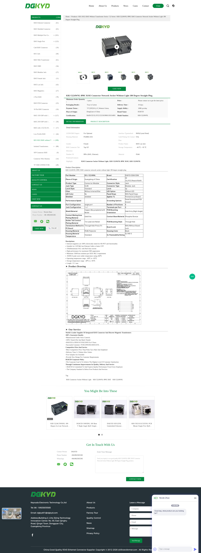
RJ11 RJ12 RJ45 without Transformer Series (46, 140)
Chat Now (36, 199)
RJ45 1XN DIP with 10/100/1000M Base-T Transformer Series (46, 115)
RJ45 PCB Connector (46, 103)
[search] (167, 6)
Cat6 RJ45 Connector (46, 47)
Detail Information (75, 121)
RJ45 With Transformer (46, 60)
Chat (158, 6)
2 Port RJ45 (46, 97)
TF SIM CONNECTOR (46, 165)
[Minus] (195, 498)
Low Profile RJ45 (46, 134)
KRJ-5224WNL (118, 380)
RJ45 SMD (46, 66)
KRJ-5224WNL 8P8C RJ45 (102, 380)
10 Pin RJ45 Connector (46, 109)
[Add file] (155, 549)
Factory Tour (38, 175)
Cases (135, 6)
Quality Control (39, 180)
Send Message (136, 540)
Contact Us (37, 185)
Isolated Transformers (46, 146)
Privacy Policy (93, 533)
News (125, 6)
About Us (103, 6)
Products (115, 6)
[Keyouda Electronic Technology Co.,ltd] (35, 221)
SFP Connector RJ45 (46, 152)
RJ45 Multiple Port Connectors (46, 35)
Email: (44, 513)
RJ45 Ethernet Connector (46, 23)
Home (91, 6)
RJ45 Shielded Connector (46, 29)
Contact (145, 6)
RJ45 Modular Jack (46, 72)
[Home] (37, 5)
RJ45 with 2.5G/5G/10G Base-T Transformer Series (46, 128)
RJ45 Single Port (46, 41)
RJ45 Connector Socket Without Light (78, 380)
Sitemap (90, 528)
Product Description (100, 121)
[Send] (195, 549)
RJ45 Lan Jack (46, 85)
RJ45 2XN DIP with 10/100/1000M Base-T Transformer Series (46, 122)
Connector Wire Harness (46, 159)
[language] (173, 6)
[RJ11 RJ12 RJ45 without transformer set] (117, 47)
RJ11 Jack (46, 54)
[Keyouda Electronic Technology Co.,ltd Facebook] (32, 535)
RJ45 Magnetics (46, 91)
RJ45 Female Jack (46, 78)
